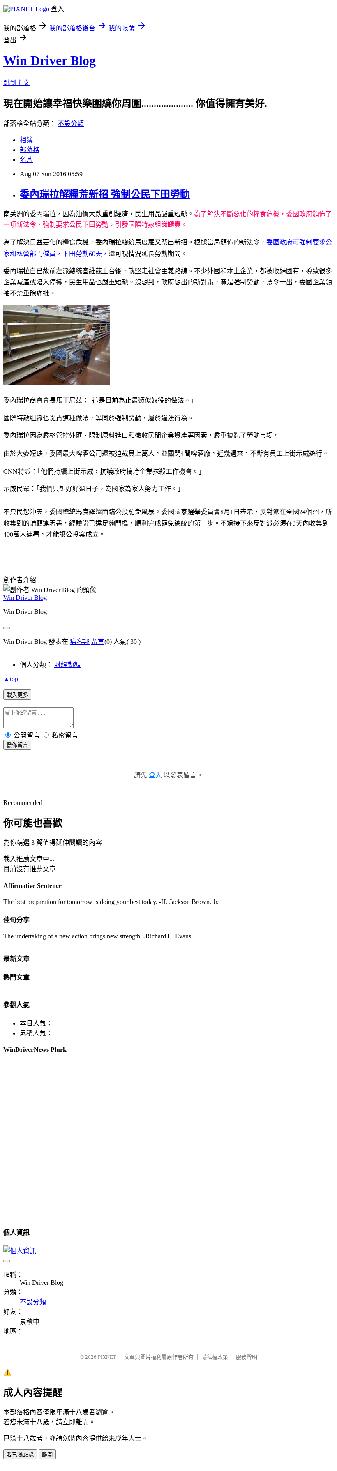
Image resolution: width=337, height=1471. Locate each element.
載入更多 (17, 695)
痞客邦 (80, 641)
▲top (10, 679)
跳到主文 (16, 82)
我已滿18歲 (20, 1455)
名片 (26, 159)
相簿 (26, 139)
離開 (47, 1455)
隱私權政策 (214, 1357)
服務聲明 (246, 1357)
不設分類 (71, 123)
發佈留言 (17, 745)
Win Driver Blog (49, 60)
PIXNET (107, 1357)
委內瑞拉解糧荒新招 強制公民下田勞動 (105, 194)
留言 (97, 641)
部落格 (29, 149)
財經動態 (67, 664)
